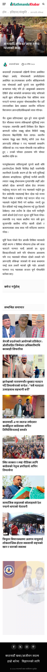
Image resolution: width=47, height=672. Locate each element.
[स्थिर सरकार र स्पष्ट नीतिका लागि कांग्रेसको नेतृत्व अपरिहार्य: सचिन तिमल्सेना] (23, 447)
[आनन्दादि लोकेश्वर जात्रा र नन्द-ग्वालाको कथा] (23, 36)
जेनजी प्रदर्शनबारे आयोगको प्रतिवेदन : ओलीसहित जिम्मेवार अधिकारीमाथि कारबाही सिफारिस (23, 345)
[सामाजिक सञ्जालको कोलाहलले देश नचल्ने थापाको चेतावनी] (23, 487)
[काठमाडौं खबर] (25, 4)
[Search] (43, 4)
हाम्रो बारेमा (13, 661)
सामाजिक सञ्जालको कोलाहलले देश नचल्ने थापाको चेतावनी (22, 504)
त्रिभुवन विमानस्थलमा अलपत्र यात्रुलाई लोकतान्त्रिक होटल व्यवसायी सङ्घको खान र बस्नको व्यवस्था (23, 543)
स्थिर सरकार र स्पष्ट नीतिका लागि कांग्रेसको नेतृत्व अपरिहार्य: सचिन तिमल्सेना (20, 466)
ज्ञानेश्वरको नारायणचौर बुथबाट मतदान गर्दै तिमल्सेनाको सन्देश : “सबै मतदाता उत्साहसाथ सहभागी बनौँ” (23, 385)
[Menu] (4, 4)
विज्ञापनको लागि (31, 661)
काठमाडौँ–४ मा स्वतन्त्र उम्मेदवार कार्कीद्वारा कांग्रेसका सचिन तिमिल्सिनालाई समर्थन (20, 426)
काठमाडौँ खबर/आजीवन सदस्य (22, 655)
